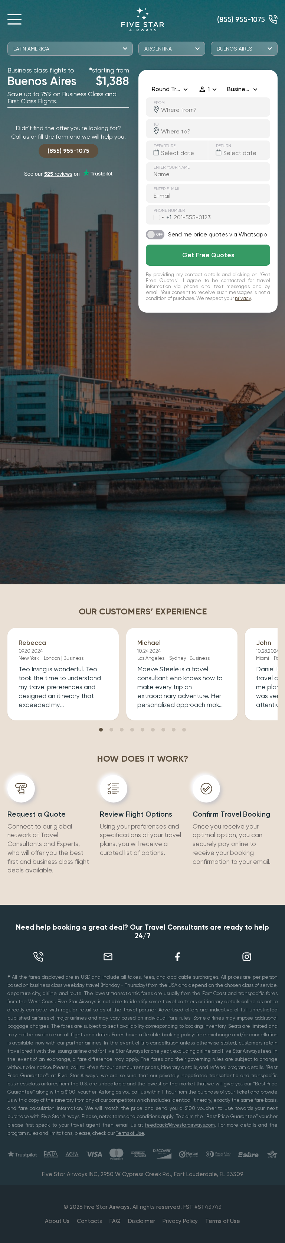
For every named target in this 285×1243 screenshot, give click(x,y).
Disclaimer (141, 1221)
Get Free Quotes (208, 255)
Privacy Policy (180, 1221)
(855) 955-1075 (241, 19)
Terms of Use (130, 1133)
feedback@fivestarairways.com (180, 1125)
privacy (243, 298)
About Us (57, 1221)
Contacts (89, 1221)
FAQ (115, 1221)
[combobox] (158, 217)
